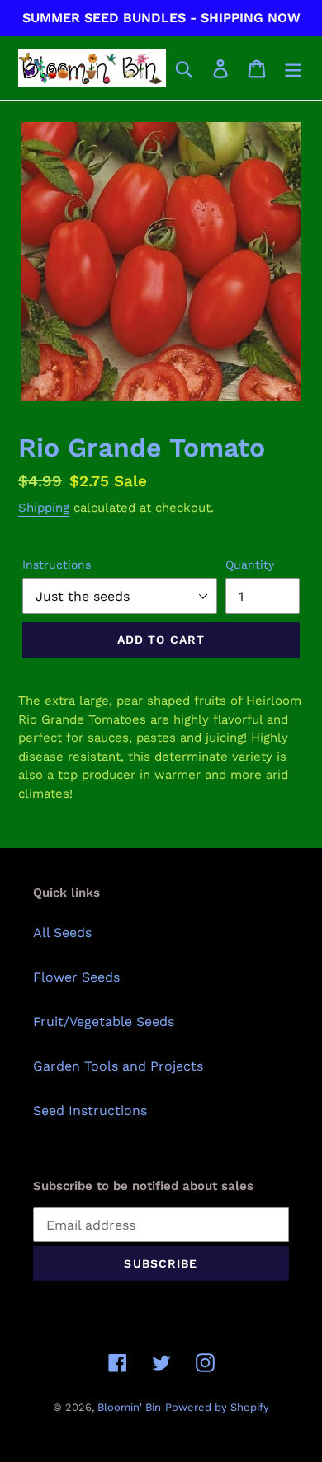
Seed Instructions (90, 1110)
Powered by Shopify (217, 1407)
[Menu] (293, 68)
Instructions (56, 564)
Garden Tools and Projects (118, 1066)
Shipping (43, 507)
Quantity (249, 564)
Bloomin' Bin (129, 1407)
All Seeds (62, 932)
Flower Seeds (76, 977)
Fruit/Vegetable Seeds (103, 1021)
